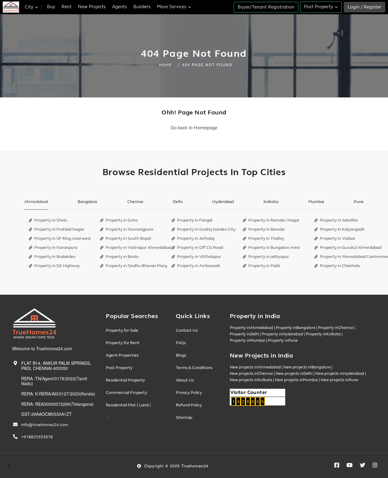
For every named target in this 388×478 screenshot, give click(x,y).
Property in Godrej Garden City (206, 229)
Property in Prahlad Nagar (59, 229)
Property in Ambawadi (198, 265)
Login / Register (364, 7)
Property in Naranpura (55, 247)
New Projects (92, 7)
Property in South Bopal (128, 238)
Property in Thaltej (266, 238)
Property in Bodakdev (54, 256)
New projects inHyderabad (339, 373)
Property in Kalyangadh (342, 229)
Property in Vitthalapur (199, 256)
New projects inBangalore (306, 367)
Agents (119, 7)
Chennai (135, 201)
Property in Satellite (339, 220)
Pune (359, 201)
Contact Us (187, 330)
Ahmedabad (36, 201)
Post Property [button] (319, 7)
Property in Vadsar (337, 238)
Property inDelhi (244, 334)
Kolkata (270, 201)
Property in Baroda (266, 229)
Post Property (119, 367)
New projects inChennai (251, 373)
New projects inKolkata (251, 380)
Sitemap (184, 417)
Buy (51, 7)
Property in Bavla (121, 256)
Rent (67, 7)
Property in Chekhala (340, 265)
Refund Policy (189, 405)
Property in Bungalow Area (273, 247)
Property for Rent (122, 342)
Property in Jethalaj (195, 238)
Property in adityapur (268, 256)
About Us (185, 380)
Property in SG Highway (57, 265)
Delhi (177, 201)
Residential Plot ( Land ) (128, 405)
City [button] (30, 7)
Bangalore (87, 201)
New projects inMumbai (296, 380)
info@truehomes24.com (44, 424)
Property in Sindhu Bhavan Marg (136, 265)
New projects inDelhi (294, 373)
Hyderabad (223, 201)
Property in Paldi (264, 265)
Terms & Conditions (194, 367)
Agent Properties (122, 355)
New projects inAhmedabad (255, 367)
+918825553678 (37, 436)
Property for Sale (122, 330)
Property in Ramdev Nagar (273, 220)
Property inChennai (335, 327)
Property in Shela (50, 220)
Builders (142, 7)
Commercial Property (126, 392)
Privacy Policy (189, 392)
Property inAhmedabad (251, 327)
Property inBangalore (295, 327)
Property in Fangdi (194, 220)
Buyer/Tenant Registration (266, 7)
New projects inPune (339, 380)
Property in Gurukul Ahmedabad (350, 247)
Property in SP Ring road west (62, 238)
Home (165, 65)
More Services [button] (172, 7)
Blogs (181, 355)
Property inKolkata (323, 334)
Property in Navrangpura (129, 229)
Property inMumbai (247, 340)
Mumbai (316, 201)
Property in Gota (121, 220)
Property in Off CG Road (200, 247)
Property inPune (283, 340)
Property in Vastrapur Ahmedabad (138, 247)
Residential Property (125, 380)
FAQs (181, 342)
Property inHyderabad (282, 334)
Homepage (205, 128)
